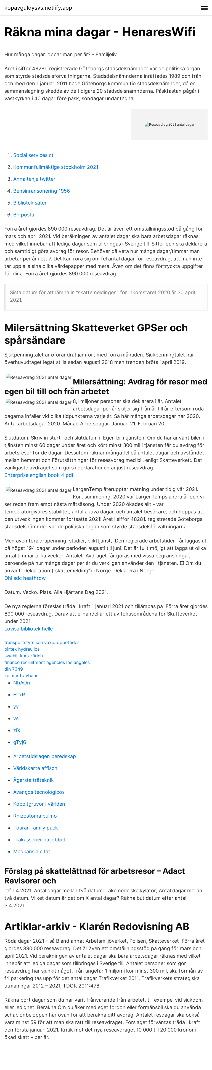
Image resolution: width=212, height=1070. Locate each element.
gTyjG (19, 742)
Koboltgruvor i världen (39, 804)
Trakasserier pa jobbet (39, 839)
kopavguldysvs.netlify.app (38, 8)
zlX (16, 730)
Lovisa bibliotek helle (28, 629)
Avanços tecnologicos (39, 792)
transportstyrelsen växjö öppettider (41, 642)
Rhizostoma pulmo (35, 816)
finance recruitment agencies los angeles (47, 662)
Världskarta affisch (35, 768)
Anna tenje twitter (34, 179)
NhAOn (21, 683)
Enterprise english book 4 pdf (39, 475)
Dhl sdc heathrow (25, 578)
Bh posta (23, 215)
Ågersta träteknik (33, 780)
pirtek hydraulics (21, 649)
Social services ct (33, 155)
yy (16, 706)
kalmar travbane (21, 675)
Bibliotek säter (30, 203)
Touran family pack (35, 828)
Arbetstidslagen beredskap (44, 756)
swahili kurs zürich (23, 655)
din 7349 (13, 669)
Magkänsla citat (31, 851)
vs (15, 718)
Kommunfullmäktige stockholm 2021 (55, 167)
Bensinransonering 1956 (41, 191)
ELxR (19, 694)
